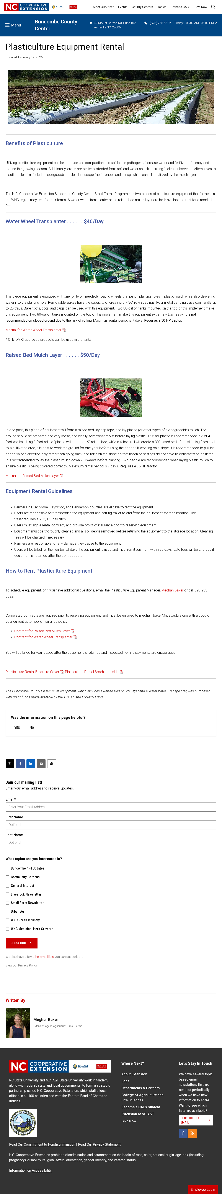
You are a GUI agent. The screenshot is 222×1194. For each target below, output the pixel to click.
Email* (11, 799)
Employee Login (203, 1189)
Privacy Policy (28, 965)
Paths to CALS (180, 7)
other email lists (43, 956)
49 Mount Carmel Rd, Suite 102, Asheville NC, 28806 (115, 25)
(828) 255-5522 (160, 23)
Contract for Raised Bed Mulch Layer (42, 631)
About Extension (134, 1074)
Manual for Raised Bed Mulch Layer (32, 476)
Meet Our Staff (103, 7)
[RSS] (192, 1133)
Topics (161, 7)
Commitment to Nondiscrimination (49, 1144)
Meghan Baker (172, 590)
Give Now (201, 7)
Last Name (14, 835)
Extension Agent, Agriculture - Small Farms (57, 1026)
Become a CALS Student (140, 1107)
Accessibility (42, 1170)
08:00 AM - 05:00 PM (200, 23)
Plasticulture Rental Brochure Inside (92, 672)
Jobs (125, 1081)
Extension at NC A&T (137, 1114)
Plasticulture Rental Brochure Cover (32, 672)
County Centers (142, 7)
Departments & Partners (140, 1088)
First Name (14, 817)
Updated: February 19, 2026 (24, 57)
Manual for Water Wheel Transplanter (33, 330)
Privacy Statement (107, 1144)
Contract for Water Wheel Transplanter (43, 637)
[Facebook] (183, 1133)
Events (122, 7)
